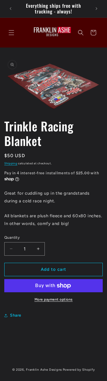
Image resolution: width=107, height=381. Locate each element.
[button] (11, 32)
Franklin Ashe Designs (44, 370)
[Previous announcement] (10, 8)
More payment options (54, 299)
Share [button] (15, 315)
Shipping (10, 163)
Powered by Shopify (79, 370)
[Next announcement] (96, 8)
